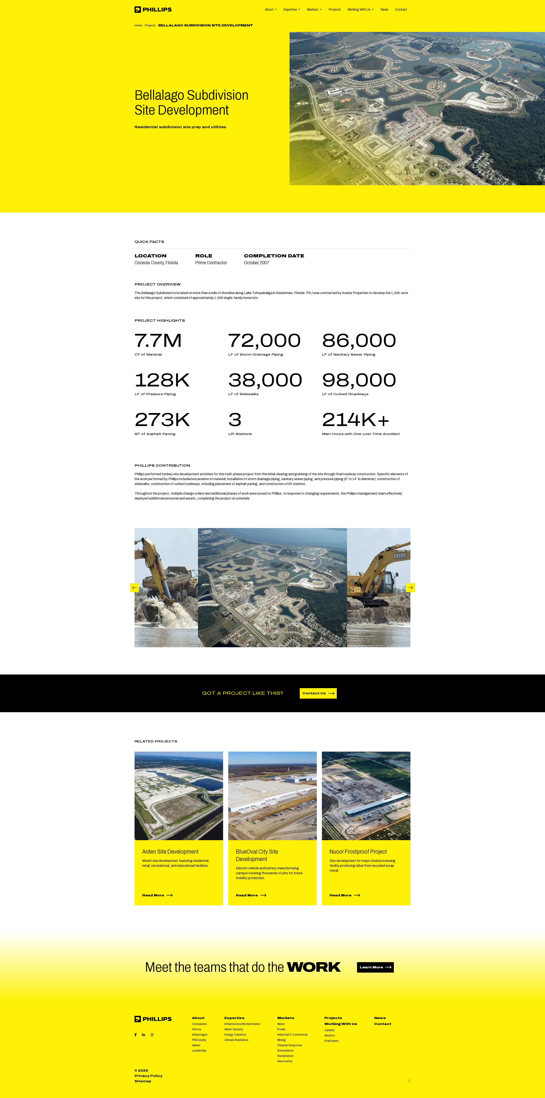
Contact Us (314, 693)
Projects (334, 9)
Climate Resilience (236, 1040)
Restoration (285, 1061)
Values (196, 1045)
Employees (331, 1040)
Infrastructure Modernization (242, 1024)
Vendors (329, 1035)
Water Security (233, 1029)
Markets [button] (313, 9)
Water (281, 1024)
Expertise (234, 1018)
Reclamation (285, 1056)
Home (138, 25)
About (198, 1018)
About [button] (269, 9)
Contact (401, 9)
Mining (281, 1040)
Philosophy (199, 1040)
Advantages (199, 1034)
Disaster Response (289, 1045)
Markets (285, 1018)
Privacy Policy (148, 1076)
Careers (329, 1030)
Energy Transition (235, 1034)
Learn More (377, 967)
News (384, 9)
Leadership (199, 1050)
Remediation (285, 1050)
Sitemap (143, 1081)
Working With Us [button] (359, 9)
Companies (199, 1024)
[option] (272, 587)
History (196, 1029)
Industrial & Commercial (292, 1034)
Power (281, 1029)
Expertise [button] (291, 9)
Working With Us (340, 1024)
